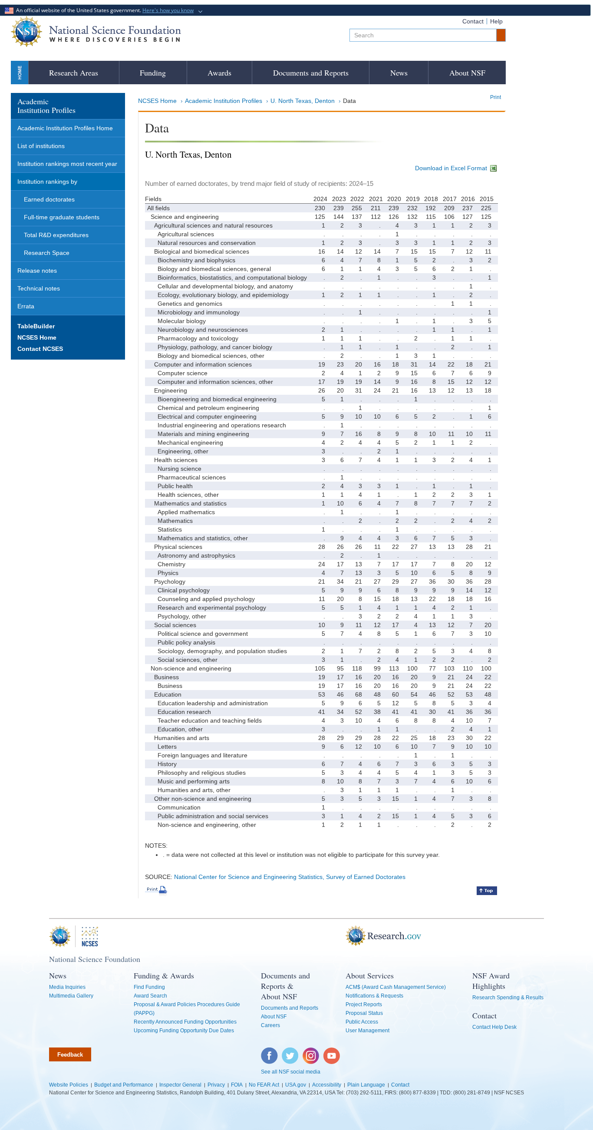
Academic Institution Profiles (223, 100)
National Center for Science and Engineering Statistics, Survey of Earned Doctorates (289, 876)
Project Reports (364, 1004)
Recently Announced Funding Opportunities (185, 1022)
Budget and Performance (123, 1085)
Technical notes (38, 288)
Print (495, 97)
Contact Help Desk (494, 1027)
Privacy (216, 1085)
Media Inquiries (67, 987)
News (399, 72)
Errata (25, 306)
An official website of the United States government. (103, 10)
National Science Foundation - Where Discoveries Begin (96, 31)
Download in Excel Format (452, 168)
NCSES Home (157, 100)
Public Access (362, 1022)
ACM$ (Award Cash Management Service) (396, 987)
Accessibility (326, 1085)
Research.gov (341, 936)
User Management (367, 1031)
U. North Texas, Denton (302, 100)
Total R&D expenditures (56, 234)
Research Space (46, 252)
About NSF (467, 72)
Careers (270, 1025)
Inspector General (180, 1085)
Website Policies (68, 1085)
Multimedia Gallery (71, 996)
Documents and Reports (311, 72)
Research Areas (73, 72)
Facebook (269, 1052)
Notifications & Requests (374, 996)
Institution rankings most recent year (67, 163)
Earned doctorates (49, 199)
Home (19, 72)
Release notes (37, 270)
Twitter (289, 1052)
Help (496, 21)
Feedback (70, 1054)
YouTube (332, 1052)
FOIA (237, 1085)
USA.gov (295, 1085)
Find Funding (149, 987)
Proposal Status (364, 1013)
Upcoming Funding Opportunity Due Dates (184, 1031)
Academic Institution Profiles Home (65, 128)
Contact (473, 21)
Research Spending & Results (508, 998)
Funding (153, 72)
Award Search (150, 996)
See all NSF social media (290, 1072)
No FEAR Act (264, 1085)
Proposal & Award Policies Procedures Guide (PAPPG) (187, 1008)
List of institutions (41, 145)
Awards (219, 72)
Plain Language (366, 1085)
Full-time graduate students (61, 217)
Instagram (311, 1052)
